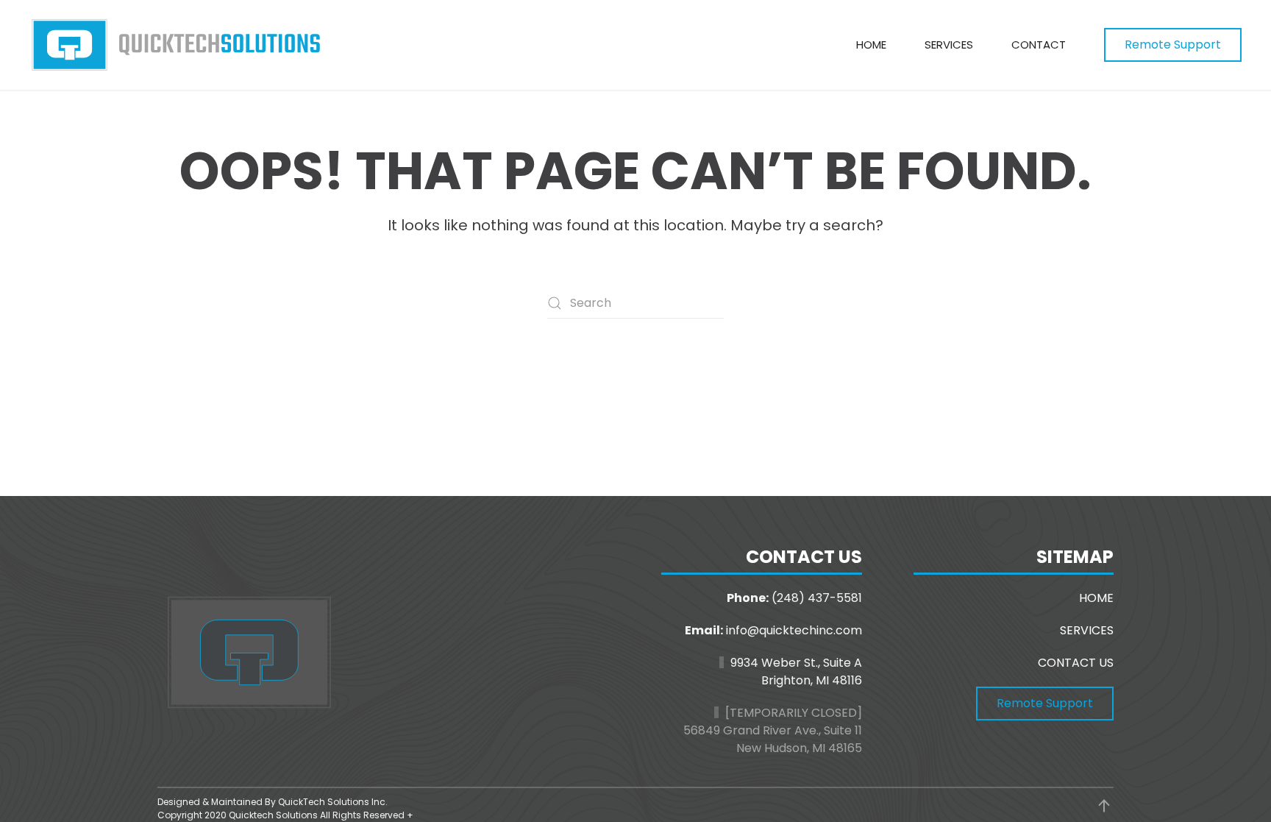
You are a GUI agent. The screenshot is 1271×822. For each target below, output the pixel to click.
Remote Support (1173, 44)
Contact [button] (1038, 44)
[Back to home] (176, 45)
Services (949, 44)
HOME (1096, 597)
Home (871, 44)
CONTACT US (1076, 662)
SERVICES (1087, 630)
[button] (1104, 806)
